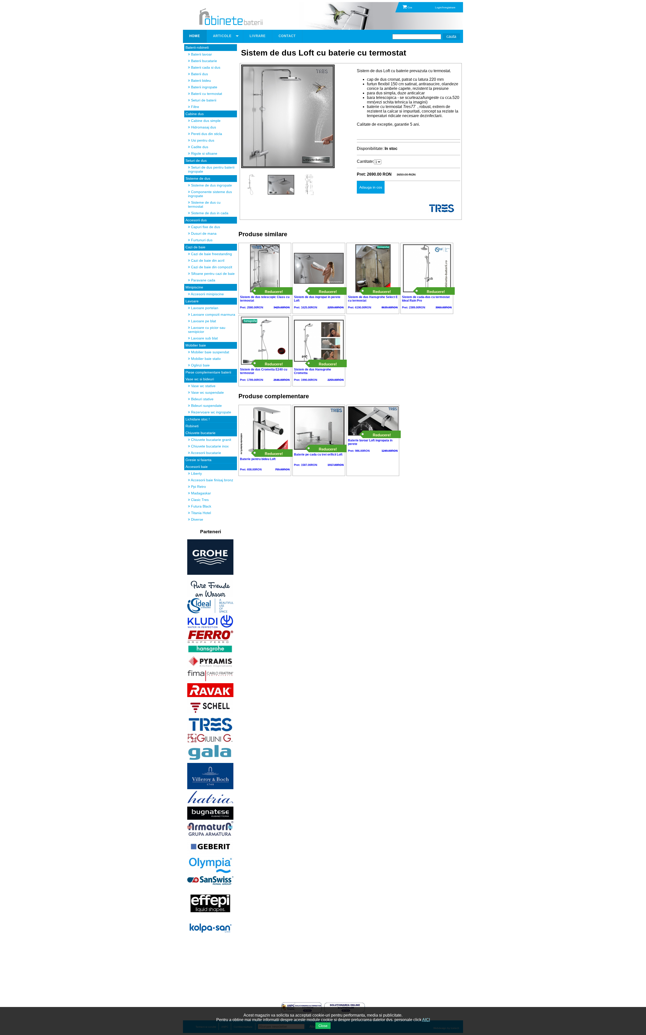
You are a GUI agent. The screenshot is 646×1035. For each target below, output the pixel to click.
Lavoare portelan (204, 308)
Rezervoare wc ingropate (210, 412)
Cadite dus (199, 147)
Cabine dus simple (205, 121)
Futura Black (200, 506)
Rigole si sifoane (203, 153)
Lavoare (192, 301)
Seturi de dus (196, 160)
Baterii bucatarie (203, 61)
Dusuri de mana (203, 233)
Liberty (196, 473)
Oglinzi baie (200, 365)
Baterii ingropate (203, 87)
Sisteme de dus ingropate (211, 185)
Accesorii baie (196, 467)
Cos (409, 7)
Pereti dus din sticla (206, 134)
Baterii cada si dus (205, 67)
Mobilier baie (195, 345)
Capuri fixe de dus (205, 227)
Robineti (192, 426)
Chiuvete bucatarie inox (209, 446)
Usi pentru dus (202, 140)
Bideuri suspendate (206, 406)
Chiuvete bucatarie (200, 433)
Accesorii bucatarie (205, 453)
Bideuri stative (201, 399)
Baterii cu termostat (206, 94)
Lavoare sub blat (204, 338)
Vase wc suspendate (207, 392)
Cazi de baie (195, 247)
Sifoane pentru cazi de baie (212, 274)
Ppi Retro (198, 487)
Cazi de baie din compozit (211, 267)
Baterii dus (199, 74)
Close (323, 1026)
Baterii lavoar (201, 54)
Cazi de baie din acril (207, 260)
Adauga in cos (370, 187)
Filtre (194, 107)
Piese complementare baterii (208, 372)
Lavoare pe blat (203, 321)
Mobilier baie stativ (205, 359)
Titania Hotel (200, 513)
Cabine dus (194, 114)
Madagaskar (200, 493)
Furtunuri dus (201, 240)
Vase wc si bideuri (199, 379)
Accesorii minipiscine (207, 294)
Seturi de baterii (203, 100)
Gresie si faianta (198, 460)
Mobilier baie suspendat (209, 352)
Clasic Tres (199, 500)
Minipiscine (194, 287)
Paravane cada (202, 280)
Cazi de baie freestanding (211, 254)
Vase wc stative (203, 386)
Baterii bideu (200, 80)
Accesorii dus (196, 220)
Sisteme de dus (197, 178)
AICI (426, 1020)
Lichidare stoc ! (197, 419)
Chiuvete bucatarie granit (210, 440)
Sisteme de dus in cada (209, 213)
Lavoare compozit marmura (212, 314)
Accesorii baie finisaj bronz (211, 480)
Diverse (196, 519)
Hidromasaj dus (203, 127)
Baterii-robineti (197, 47)
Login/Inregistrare (445, 7)
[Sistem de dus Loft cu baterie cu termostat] (288, 167)
